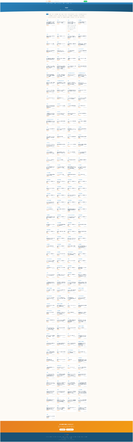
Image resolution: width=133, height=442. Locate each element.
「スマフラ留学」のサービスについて (82, 14)
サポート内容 (54, 436)
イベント (76, 14)
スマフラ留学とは (51, 3)
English (62, 14)
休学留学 (55, 3)
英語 (59, 14)
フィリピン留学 (59, 15)
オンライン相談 (78, 436)
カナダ (52, 14)
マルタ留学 (58, 17)
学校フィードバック (65, 15)
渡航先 (64, 3)
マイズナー (66, 14)
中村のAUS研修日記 (76, 15)
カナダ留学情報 (50, 15)
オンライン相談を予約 (70, 429)
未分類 (50, 14)
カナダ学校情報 (56, 14)
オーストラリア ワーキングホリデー (52, 17)
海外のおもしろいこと (82, 17)
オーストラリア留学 (59, 436)
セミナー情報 (74, 436)
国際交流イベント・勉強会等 (66, 17)
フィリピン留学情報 (70, 15)
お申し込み (82, 436)
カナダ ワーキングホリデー (71, 14)
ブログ (71, 3)
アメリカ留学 (66, 436)
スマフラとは (47, 436)
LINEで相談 (85, 1)
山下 (61, 17)
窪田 (78, 17)
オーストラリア (55, 15)
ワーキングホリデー (59, 3)
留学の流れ (51, 436)
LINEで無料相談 (62, 429)
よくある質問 (67, 3)
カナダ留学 (63, 436)
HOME (47, 3)
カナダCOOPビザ (72, 17)
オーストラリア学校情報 (81, 15)
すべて (47, 14)
